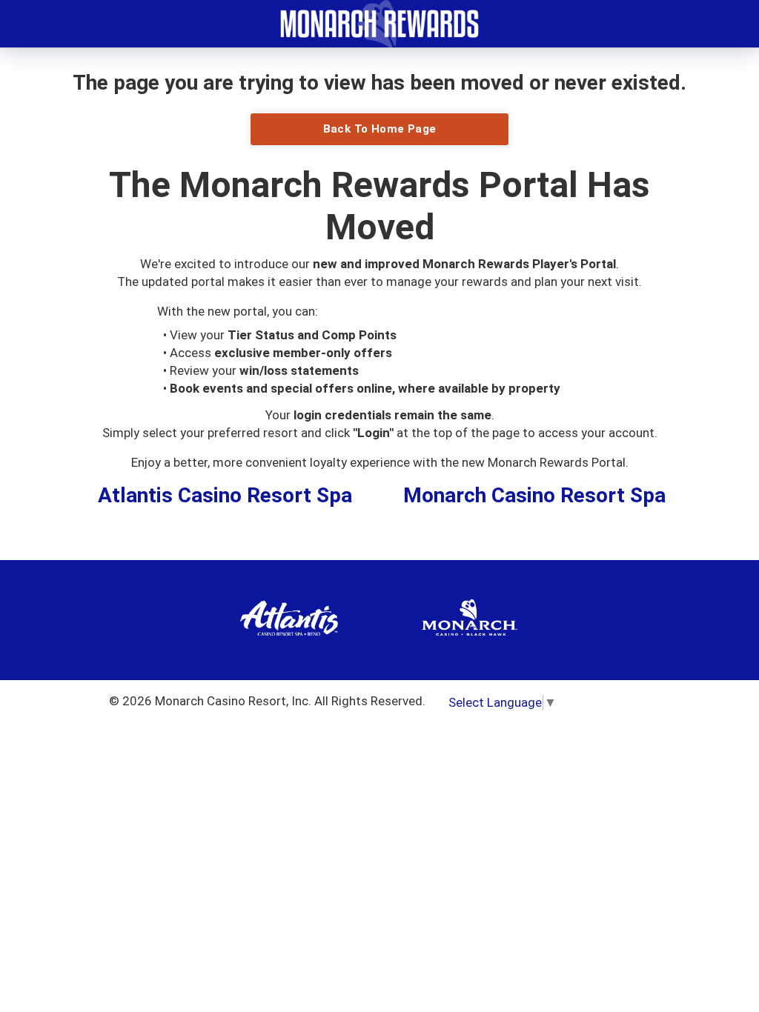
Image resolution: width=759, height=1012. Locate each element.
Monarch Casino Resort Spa (534, 495)
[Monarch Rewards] (379, 22)
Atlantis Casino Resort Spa (225, 495)
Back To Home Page (380, 129)
